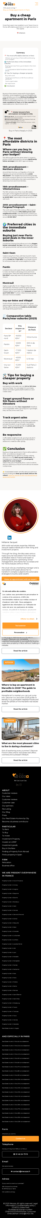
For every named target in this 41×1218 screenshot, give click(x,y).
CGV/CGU (16, 1208)
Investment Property (11, 839)
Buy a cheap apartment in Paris (16, 10)
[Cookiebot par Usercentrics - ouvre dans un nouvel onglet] (29, 583)
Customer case (8, 803)
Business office (8, 866)
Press (4, 815)
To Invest (6, 836)
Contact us (20, 1139)
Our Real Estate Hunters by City (15, 818)
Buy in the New (8, 848)
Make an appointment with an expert (20, 579)
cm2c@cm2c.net (26, 1214)
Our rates (6, 796)
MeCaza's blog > (10, 8)
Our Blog (6, 812)
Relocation (6, 862)
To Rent (5, 829)
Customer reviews (9, 793)
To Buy (5, 833)
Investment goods (9, 845)
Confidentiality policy (25, 1206)
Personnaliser (19, 632)
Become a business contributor (15, 822)
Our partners (7, 806)
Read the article (20, 651)
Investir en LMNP (9, 842)
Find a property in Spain (12, 855)
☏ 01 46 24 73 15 (20, 1154)
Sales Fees (25, 1208)
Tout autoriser (20, 625)
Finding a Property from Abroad (15, 852)
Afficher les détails (27, 619)
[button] (36, 4)
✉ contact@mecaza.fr (20, 1171)
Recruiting (6, 809)
